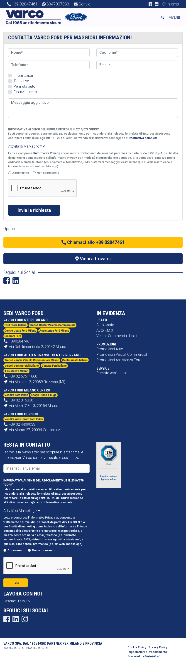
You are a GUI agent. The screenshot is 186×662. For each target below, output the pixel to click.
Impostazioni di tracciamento (147, 652)
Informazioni (24, 75)
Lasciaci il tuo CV (16, 601)
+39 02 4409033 (22, 424)
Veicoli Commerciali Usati (116, 336)
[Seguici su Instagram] (25, 620)
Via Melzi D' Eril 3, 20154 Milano (33, 406)
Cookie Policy (136, 647)
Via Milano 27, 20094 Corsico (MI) (35, 430)
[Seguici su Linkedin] (156, 4)
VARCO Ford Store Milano (25, 320)
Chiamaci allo (95, 242)
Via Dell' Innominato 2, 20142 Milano (37, 347)
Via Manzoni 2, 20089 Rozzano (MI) (36, 382)
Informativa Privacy (46, 153)
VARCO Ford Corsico (20, 414)
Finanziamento (25, 92)
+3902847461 (20, 341)
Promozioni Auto (109, 349)
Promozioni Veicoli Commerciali (121, 354)
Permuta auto (24, 86)
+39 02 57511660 (23, 376)
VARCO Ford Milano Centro (26, 390)
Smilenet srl (152, 656)
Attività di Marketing (25, 146)
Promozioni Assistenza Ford (118, 360)
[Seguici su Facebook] (150, 4)
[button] (176, 17)
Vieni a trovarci (95, 258)
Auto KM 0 (104, 330)
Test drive (21, 81)
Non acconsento (48, 172)
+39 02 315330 (21, 400)
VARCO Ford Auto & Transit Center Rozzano (42, 355)
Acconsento (20, 172)
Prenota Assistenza (111, 373)
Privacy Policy (158, 647)
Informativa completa (143, 138)
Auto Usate (105, 325)
